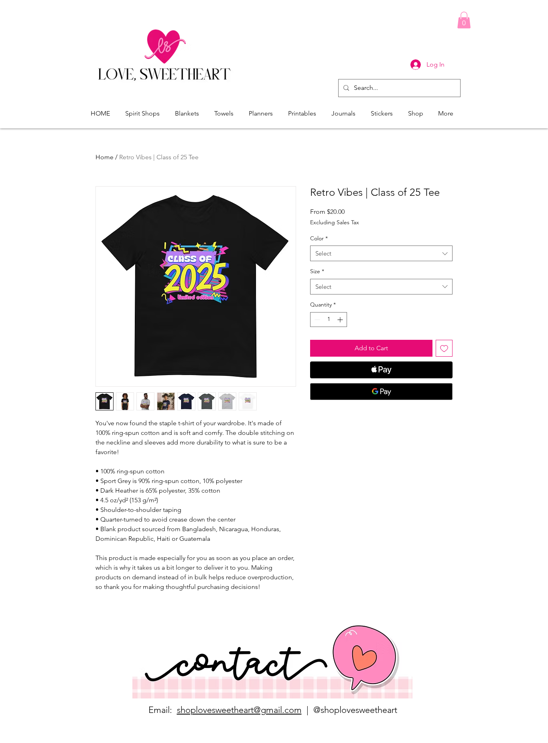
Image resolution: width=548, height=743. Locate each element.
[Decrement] (316, 320)
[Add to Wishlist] (444, 348)
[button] (464, 20)
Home (104, 157)
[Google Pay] (381, 391)
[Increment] (341, 320)
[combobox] (381, 253)
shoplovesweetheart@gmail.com (239, 709)
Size (317, 271)
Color (319, 238)
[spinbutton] (328, 320)
